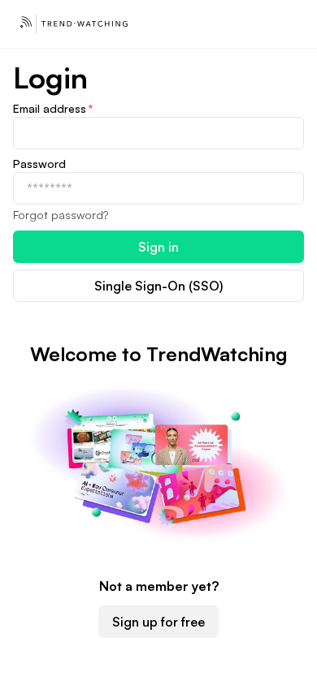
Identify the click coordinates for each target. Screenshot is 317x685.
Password (39, 163)
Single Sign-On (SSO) (158, 286)
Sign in (158, 247)
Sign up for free (158, 622)
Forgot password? (60, 215)
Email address (53, 108)
